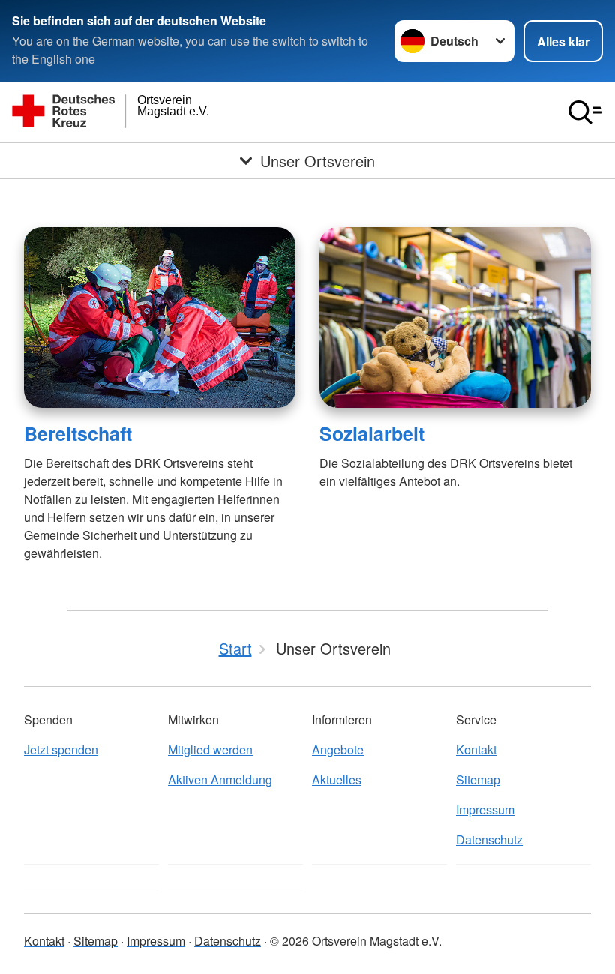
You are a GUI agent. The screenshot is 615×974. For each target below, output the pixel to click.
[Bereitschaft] (160, 317)
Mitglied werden (210, 749)
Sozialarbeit (372, 433)
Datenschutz (489, 839)
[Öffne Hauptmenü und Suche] (585, 112)
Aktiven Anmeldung (220, 779)
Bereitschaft (78, 433)
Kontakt (476, 749)
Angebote (338, 749)
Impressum (485, 809)
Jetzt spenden (61, 749)
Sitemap (478, 779)
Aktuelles (337, 779)
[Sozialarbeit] (455, 317)
